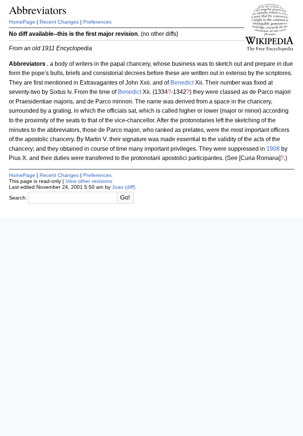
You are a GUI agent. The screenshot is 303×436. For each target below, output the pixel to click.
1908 (273, 149)
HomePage (22, 22)
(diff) (130, 187)
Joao (117, 187)
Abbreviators (38, 9)
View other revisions (88, 181)
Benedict (182, 82)
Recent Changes (59, 22)
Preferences (97, 22)
